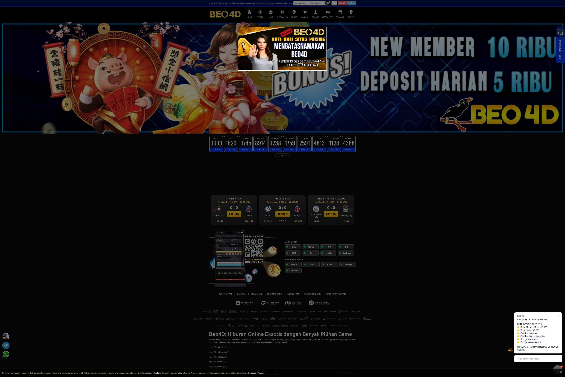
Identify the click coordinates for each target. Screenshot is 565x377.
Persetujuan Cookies (151, 373)
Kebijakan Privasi (255, 373)
